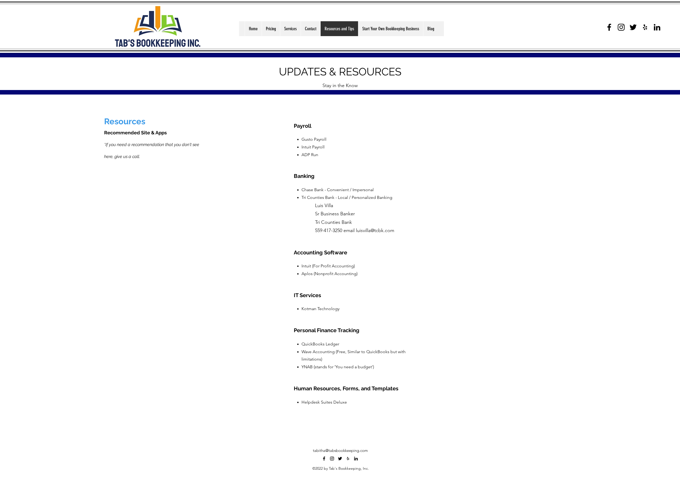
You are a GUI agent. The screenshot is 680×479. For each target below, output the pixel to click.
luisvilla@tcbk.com (375, 230)
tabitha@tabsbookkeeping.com (340, 450)
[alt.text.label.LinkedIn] (657, 27)
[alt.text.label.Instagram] (621, 27)
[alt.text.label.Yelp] (645, 27)
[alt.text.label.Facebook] (609, 27)
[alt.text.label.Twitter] (633, 27)
